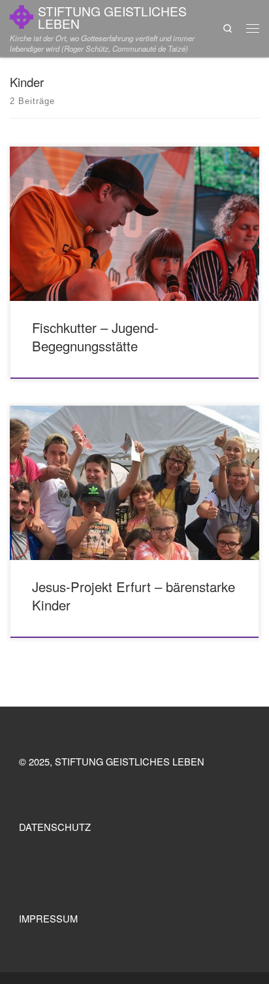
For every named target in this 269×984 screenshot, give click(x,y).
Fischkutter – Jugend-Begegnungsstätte (95, 337)
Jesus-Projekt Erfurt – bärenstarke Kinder (133, 596)
